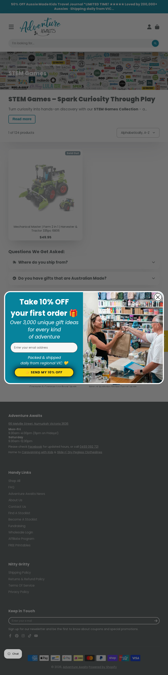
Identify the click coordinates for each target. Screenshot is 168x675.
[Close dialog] (158, 297)
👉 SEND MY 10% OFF (44, 372)
